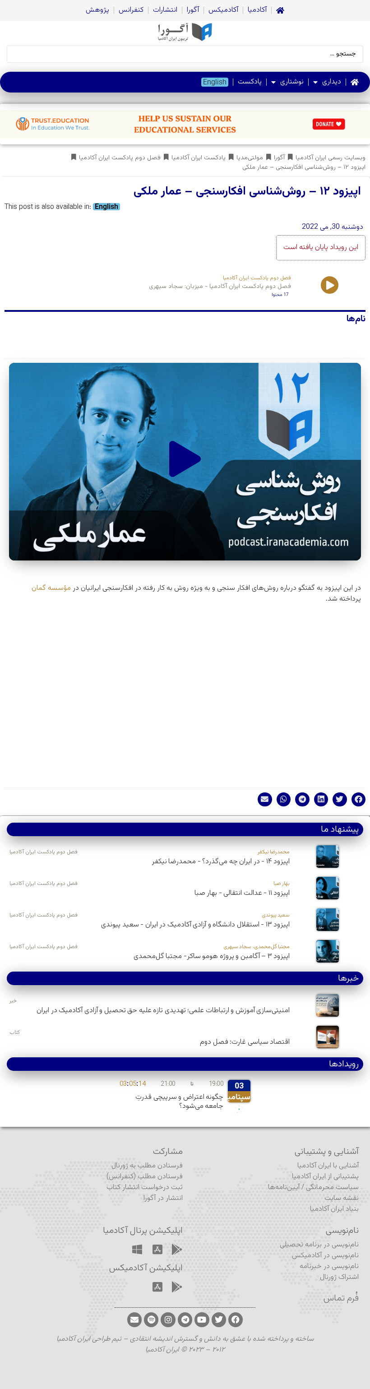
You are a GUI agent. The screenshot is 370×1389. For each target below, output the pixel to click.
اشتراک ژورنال (339, 1277)
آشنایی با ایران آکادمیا (328, 1165)
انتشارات (165, 10)
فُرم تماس (341, 1298)
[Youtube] (201, 1319)
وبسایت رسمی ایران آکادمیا (330, 158)
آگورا (193, 10)
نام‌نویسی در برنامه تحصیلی (319, 1244)
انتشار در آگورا (163, 1198)
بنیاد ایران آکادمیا (334, 1209)
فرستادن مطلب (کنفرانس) (144, 1176)
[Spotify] (151, 1319)
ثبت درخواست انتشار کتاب (144, 1187)
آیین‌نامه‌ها (284, 1187)
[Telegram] (185, 1319)
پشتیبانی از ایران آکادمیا (325, 1176)
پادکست (250, 82)
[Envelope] (134, 1319)
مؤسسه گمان (51, 588)
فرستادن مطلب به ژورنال (147, 1165)
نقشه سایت (341, 1198)
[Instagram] (168, 1319)
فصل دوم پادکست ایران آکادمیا (120, 158)
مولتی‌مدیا (249, 158)
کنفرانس (131, 10)
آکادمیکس (223, 10)
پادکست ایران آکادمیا (198, 158)
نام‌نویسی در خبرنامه (329, 1266)
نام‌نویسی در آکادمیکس (325, 1255)
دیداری (331, 82)
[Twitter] (219, 1319)
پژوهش (97, 10)
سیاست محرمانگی (332, 1187)
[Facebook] (235, 1319)
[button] (185, 461)
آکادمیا (257, 10)
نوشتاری (292, 82)
